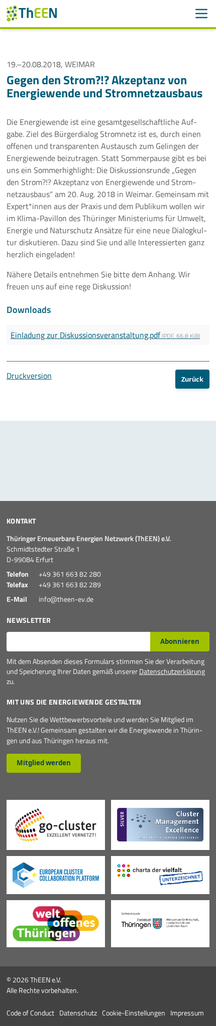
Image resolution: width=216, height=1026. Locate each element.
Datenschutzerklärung (172, 671)
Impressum (187, 1012)
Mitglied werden (44, 762)
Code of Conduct (30, 1012)
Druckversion (29, 376)
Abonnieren (179, 641)
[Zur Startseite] (32, 14)
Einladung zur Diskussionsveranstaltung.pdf (105, 335)
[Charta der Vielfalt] (160, 875)
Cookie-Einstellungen (133, 1012)
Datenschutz (78, 1012)
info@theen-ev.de (66, 599)
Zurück (192, 379)
